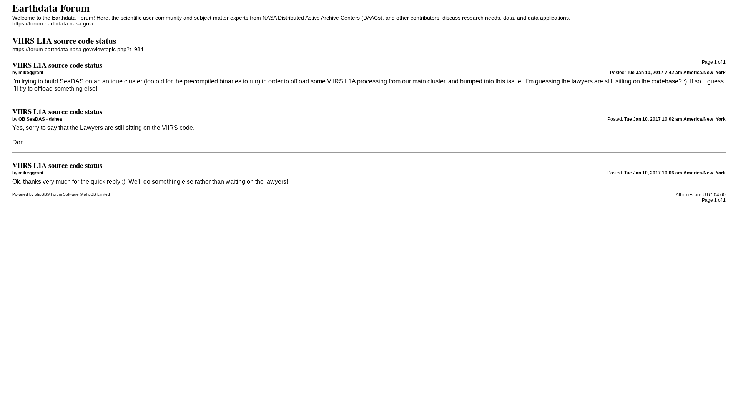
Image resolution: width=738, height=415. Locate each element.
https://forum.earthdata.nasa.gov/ (52, 24)
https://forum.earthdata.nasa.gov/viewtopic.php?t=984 (77, 49)
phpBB (41, 194)
